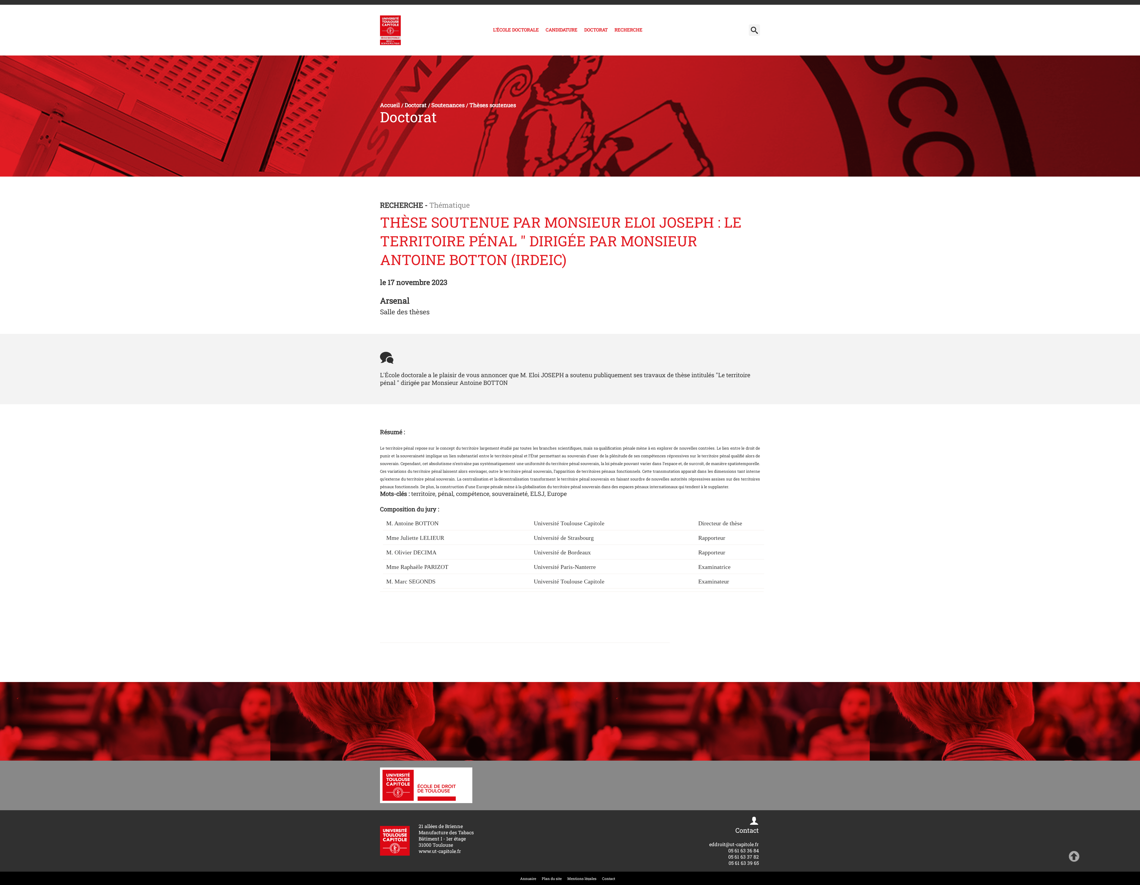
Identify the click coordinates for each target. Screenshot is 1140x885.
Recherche (628, 30)
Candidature (561, 30)
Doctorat (596, 30)
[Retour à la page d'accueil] (390, 30)
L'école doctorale (516, 30)
